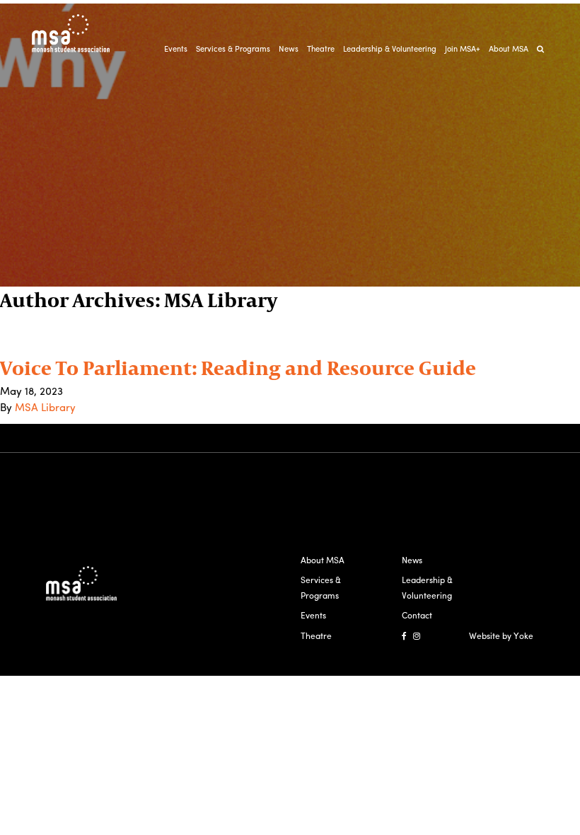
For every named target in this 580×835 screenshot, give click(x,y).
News (288, 48)
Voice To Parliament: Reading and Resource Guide (238, 367)
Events (175, 48)
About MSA (508, 48)
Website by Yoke (501, 635)
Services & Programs (233, 48)
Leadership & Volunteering (389, 48)
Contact (417, 615)
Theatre (321, 48)
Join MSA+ (462, 48)
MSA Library (45, 407)
